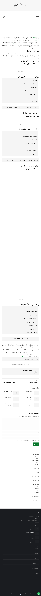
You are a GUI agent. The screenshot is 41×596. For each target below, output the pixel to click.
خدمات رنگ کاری (35, 568)
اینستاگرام (31, 359)
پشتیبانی (36, 580)
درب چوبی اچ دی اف (35, 496)
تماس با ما (36, 578)
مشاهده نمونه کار (33, 193)
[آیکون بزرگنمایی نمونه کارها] (32, 179)
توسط (20, 364)
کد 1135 (35, 286)
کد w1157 (34, 187)
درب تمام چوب (35, 555)
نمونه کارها (36, 553)
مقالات (37, 16)
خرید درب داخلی (29, 397)
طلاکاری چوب (29, 403)
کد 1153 (15, 187)
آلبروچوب (36, 548)
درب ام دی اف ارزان (36, 500)
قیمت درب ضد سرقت (8, 403)
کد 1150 (15, 212)
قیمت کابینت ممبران (28, 391)
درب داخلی (36, 560)
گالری (37, 570)
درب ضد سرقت (35, 563)
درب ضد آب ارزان (36, 37)
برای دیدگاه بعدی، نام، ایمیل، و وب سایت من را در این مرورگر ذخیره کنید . (27, 440)
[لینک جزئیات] (29, 179)
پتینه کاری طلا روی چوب (8, 391)
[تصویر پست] (36, 393)
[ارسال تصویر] (30, 182)
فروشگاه (36, 550)
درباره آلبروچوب (35, 575)
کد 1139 (35, 262)
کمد (37, 565)
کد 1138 (15, 262)
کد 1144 (15, 237)
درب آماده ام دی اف (36, 480)
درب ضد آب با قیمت (36, 484)
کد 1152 (35, 212)
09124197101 (17, 107)
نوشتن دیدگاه (14, 364)
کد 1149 (35, 237)
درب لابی (36, 558)
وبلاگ (37, 573)
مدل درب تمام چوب (36, 488)
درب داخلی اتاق (36, 492)
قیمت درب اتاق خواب (8, 397)
